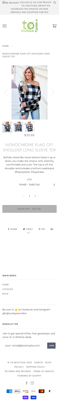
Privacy (19, 366)
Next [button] (51, 92)
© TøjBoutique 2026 (20, 362)
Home (5, 46)
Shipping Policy (35, 366)
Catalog (7, 289)
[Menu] (4, 26)
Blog (5, 293)
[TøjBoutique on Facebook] (26, 383)
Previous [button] (8, 92)
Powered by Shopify (29, 375)
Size (29, 179)
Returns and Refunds (18, 371)
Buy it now (29, 218)
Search (38, 362)
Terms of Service (43, 371)
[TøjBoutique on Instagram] (32, 383)
